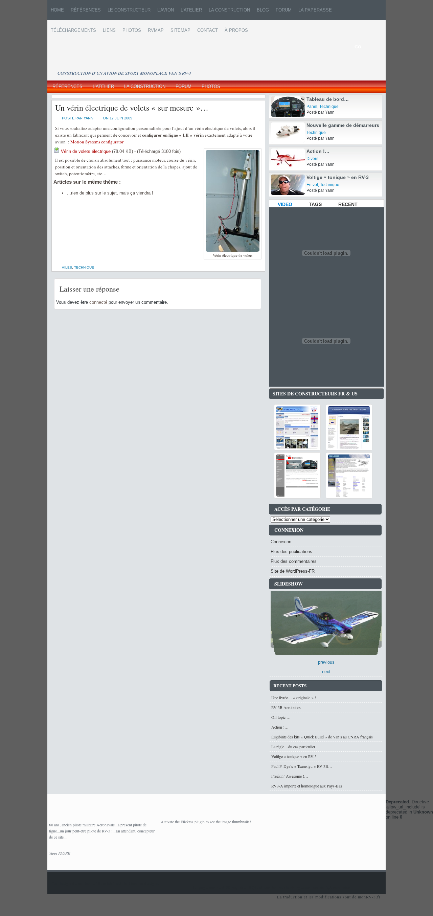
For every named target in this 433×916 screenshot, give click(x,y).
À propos (236, 30)
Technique (84, 267)
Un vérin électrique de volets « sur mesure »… (131, 107)
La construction (229, 10)
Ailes (67, 267)
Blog (263, 10)
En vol (312, 184)
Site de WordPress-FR (293, 571)
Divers (312, 158)
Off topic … (281, 719)
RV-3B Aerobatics (286, 709)
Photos (131, 30)
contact (207, 30)
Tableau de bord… (327, 99)
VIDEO (285, 204)
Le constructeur (129, 10)
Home (57, 10)
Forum (284, 10)
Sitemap (180, 30)
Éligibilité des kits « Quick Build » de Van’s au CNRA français (322, 738)
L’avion (165, 10)
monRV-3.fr (369, 898)
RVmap (156, 30)
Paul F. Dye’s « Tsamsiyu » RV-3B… (301, 768)
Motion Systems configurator (96, 142)
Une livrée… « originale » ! (293, 699)
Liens (109, 30)
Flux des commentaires (294, 561)
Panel (311, 106)
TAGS (315, 204)
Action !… (317, 151)
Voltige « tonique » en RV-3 (337, 177)
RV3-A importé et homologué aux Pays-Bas (306, 787)
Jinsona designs (144, 885)
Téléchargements (73, 30)
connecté (98, 302)
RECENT (348, 204)
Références (86, 10)
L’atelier (191, 10)
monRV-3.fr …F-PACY (136, 62)
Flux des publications (291, 551)
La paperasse (315, 10)
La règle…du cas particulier (293, 748)
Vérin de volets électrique (86, 151)
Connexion (281, 541)
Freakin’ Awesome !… (289, 777)
